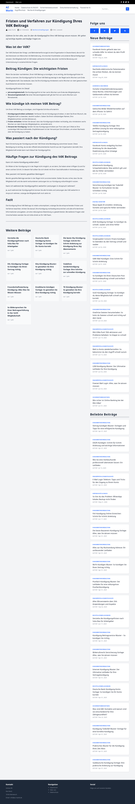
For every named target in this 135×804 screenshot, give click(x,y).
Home (17, 8)
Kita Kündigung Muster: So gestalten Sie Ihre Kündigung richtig (46, 267)
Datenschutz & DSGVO (29, 8)
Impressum (9, 2)
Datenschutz (54, 792)
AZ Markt (9, 9)
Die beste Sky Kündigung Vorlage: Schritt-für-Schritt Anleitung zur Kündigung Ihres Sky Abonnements (74, 243)
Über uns (18, 2)
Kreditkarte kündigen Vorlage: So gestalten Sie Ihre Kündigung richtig (46, 290)
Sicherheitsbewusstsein (49, 8)
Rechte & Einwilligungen (36, 10)
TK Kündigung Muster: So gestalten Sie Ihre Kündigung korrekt (73, 290)
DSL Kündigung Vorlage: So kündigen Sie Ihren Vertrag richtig (18, 267)
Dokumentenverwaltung (69, 8)
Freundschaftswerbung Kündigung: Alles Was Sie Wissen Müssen (19, 290)
